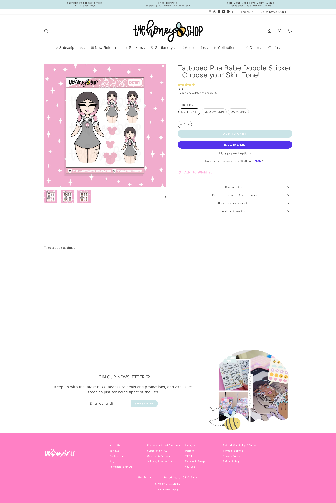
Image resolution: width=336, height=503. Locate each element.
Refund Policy (231, 461)
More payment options (235, 153)
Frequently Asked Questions (163, 445)
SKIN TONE (187, 105)
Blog (112, 461)
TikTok (189, 456)
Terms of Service (233, 450)
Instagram (191, 445)
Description (235, 187)
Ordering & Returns (158, 456)
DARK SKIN (238, 112)
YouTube (190, 466)
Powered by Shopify (168, 489)
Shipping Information (159, 461)
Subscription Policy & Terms (239, 445)
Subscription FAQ (157, 450)
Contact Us (116, 456)
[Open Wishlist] (280, 30)
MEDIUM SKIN (214, 112)
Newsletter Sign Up (120, 466)
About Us (114, 445)
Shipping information (235, 203)
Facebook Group (195, 461)
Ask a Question (235, 211)
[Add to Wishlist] (98, 262)
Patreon (190, 450)
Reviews (114, 450)
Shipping (183, 92)
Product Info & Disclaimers (235, 195)
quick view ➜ (73, 313)
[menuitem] (70, 48)
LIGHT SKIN (189, 112)
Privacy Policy (231, 456)
